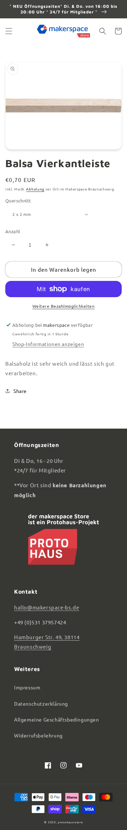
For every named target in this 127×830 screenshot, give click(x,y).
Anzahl (12, 231)
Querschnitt (18, 201)
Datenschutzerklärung (41, 703)
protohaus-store (70, 821)
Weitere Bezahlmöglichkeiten (63, 306)
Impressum (27, 687)
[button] (9, 31)
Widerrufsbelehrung (38, 735)
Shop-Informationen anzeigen (48, 344)
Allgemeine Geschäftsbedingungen (56, 719)
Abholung (35, 189)
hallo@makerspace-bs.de (46, 607)
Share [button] (20, 391)
